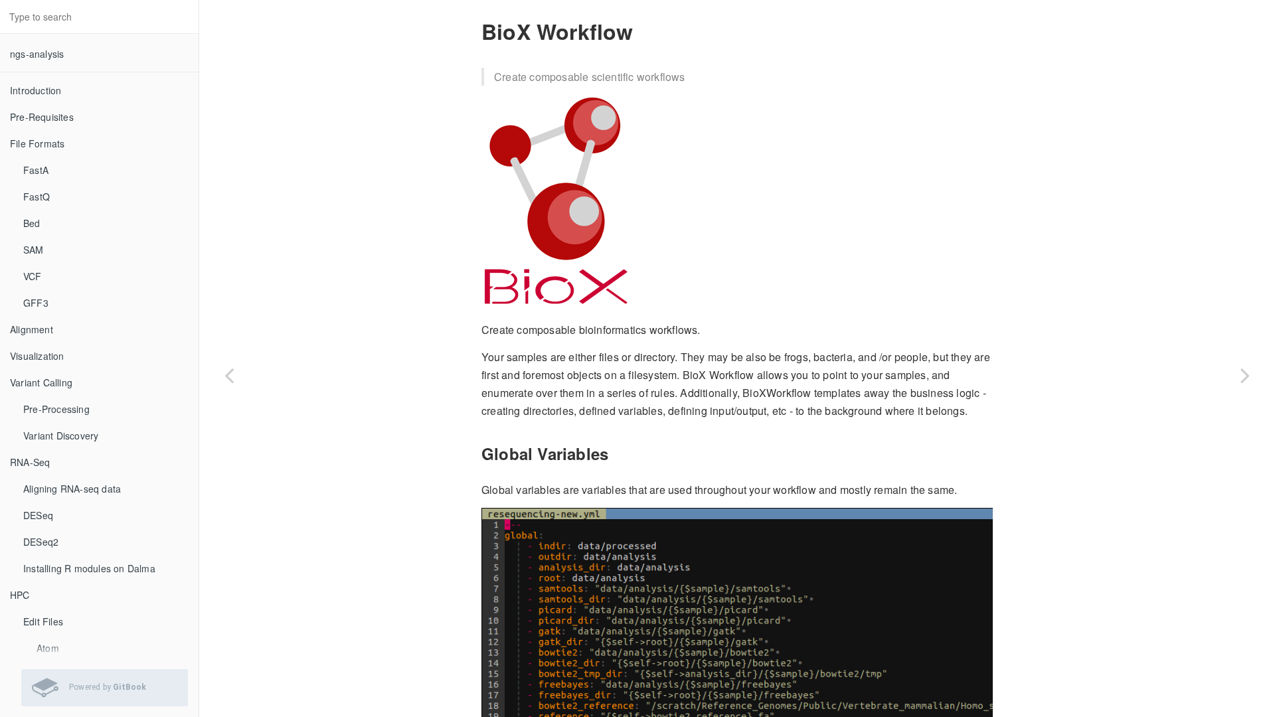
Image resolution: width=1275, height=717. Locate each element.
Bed (32, 223)
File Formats (37, 143)
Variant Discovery (60, 435)
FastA (35, 170)
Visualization (37, 355)
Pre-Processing (56, 409)
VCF (32, 276)
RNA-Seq (30, 462)
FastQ (36, 196)
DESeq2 (40, 541)
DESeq (38, 515)
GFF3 (35, 302)
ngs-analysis (37, 53)
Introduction (35, 90)
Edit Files (43, 621)
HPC (20, 594)
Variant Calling (41, 382)
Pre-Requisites (42, 116)
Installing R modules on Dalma (89, 568)
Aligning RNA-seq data (72, 488)
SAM (33, 249)
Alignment (31, 329)
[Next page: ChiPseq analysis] (1245, 375)
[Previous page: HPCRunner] (229, 375)
